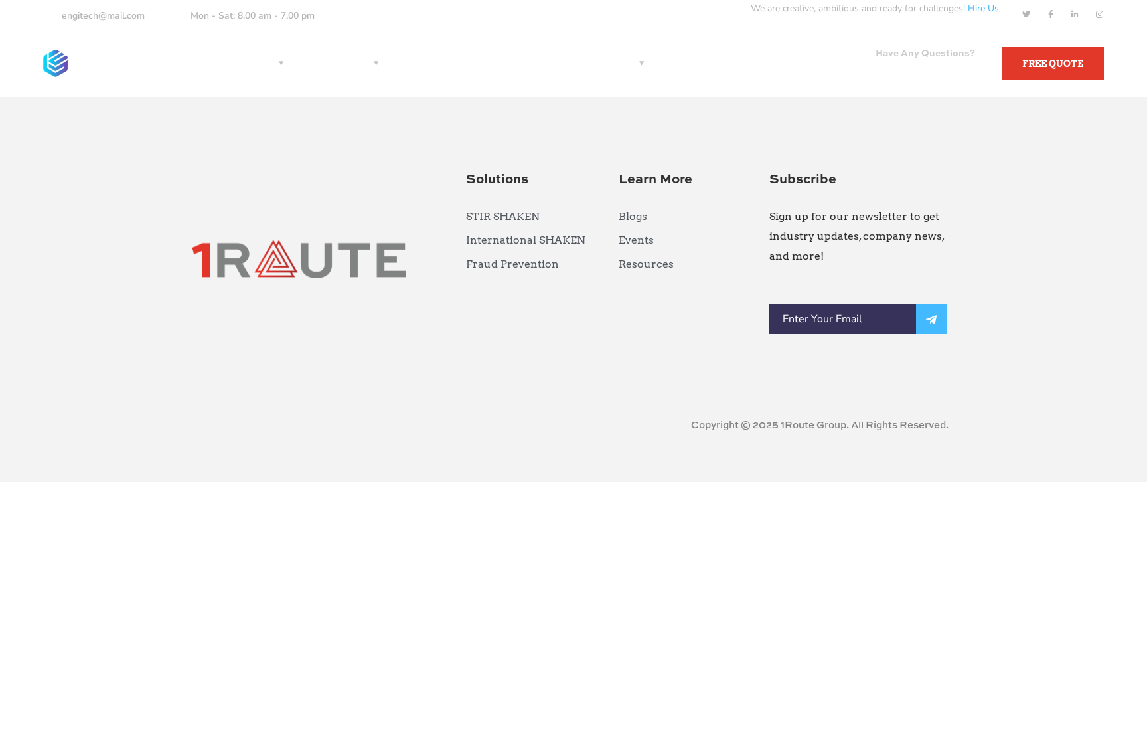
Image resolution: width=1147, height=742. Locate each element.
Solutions (248, 63)
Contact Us (510, 63)
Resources (339, 63)
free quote (1052, 63)
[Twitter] (1026, 15)
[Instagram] (1100, 15)
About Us (430, 63)
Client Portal (599, 63)
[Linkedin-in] (1075, 15)
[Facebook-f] (1051, 15)
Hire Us (983, 8)
